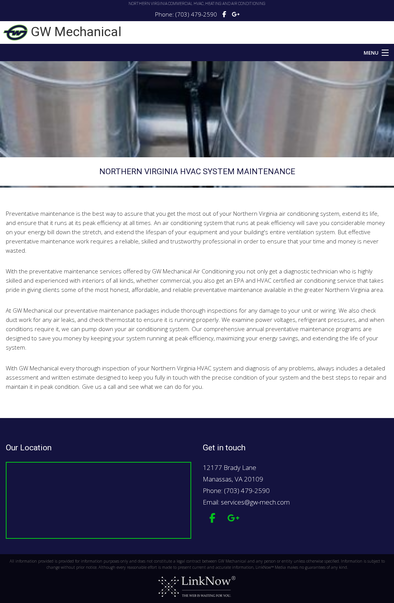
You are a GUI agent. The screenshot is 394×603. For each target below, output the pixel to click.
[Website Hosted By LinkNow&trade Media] (197, 586)
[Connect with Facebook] (224, 14)
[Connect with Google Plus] (235, 14)
